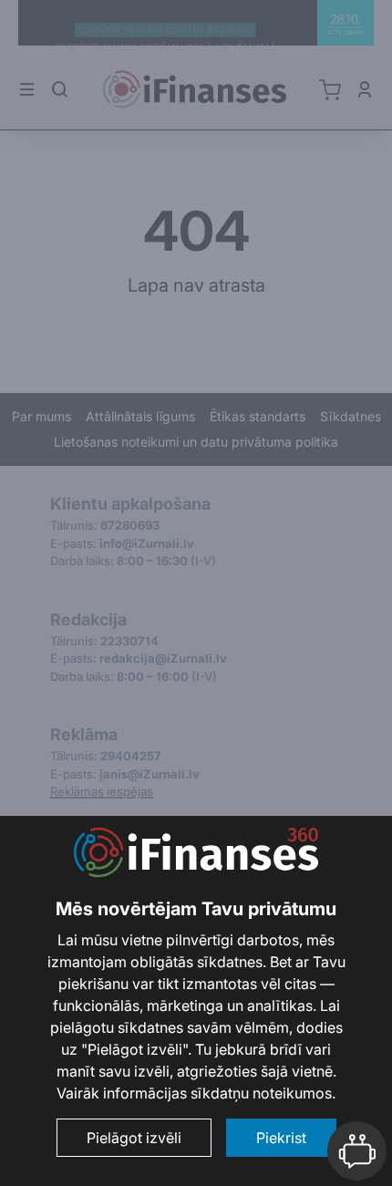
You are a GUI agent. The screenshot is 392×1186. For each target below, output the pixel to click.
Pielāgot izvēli (134, 1138)
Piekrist (281, 1138)
